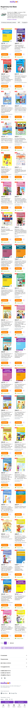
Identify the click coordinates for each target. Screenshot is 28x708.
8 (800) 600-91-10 (6, 670)
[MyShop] (5, 683)
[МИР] (2, 699)
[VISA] (6, 699)
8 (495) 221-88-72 (5, 673)
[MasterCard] (9, 699)
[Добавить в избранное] (10, 54)
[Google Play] (13, 693)
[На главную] (14, 2)
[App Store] (4, 693)
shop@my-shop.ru (6, 675)
